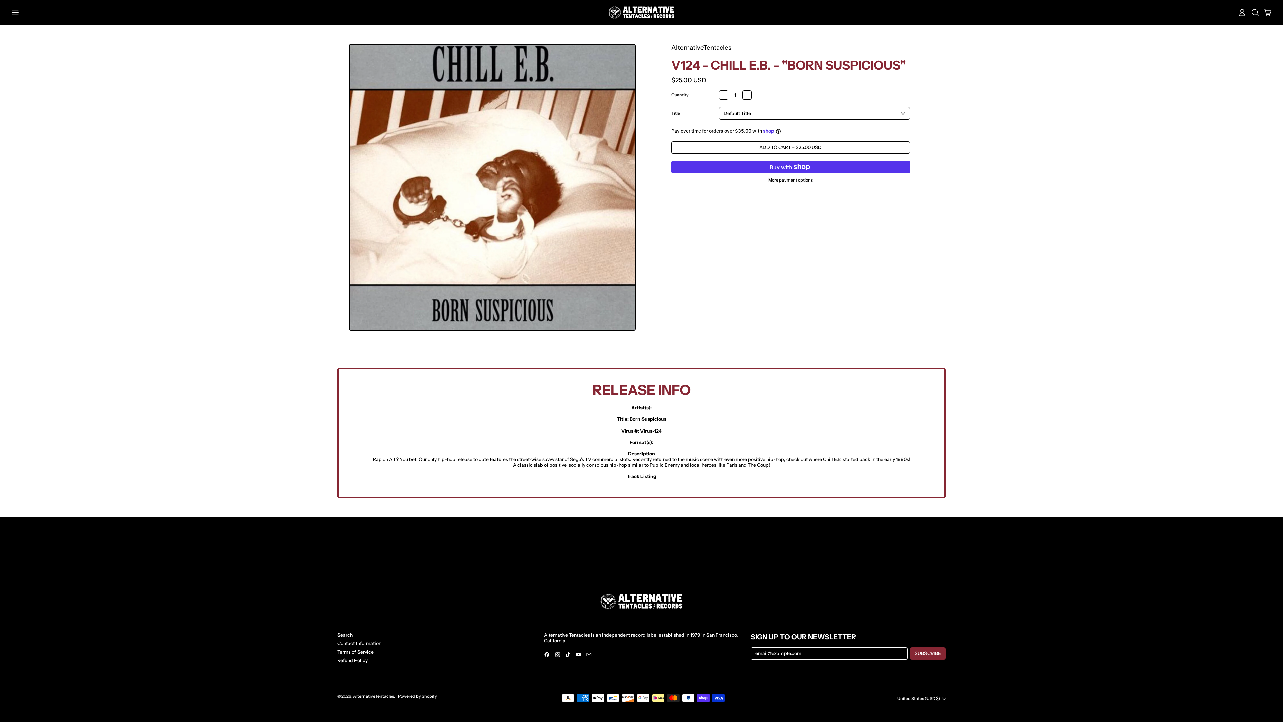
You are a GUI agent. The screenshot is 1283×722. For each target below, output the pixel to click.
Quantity (680, 95)
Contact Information (359, 643)
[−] (723, 95)
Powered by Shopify (417, 696)
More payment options (790, 180)
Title (675, 113)
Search (345, 635)
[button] (1255, 12)
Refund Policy (352, 660)
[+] (747, 95)
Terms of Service (355, 652)
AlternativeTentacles (701, 47)
